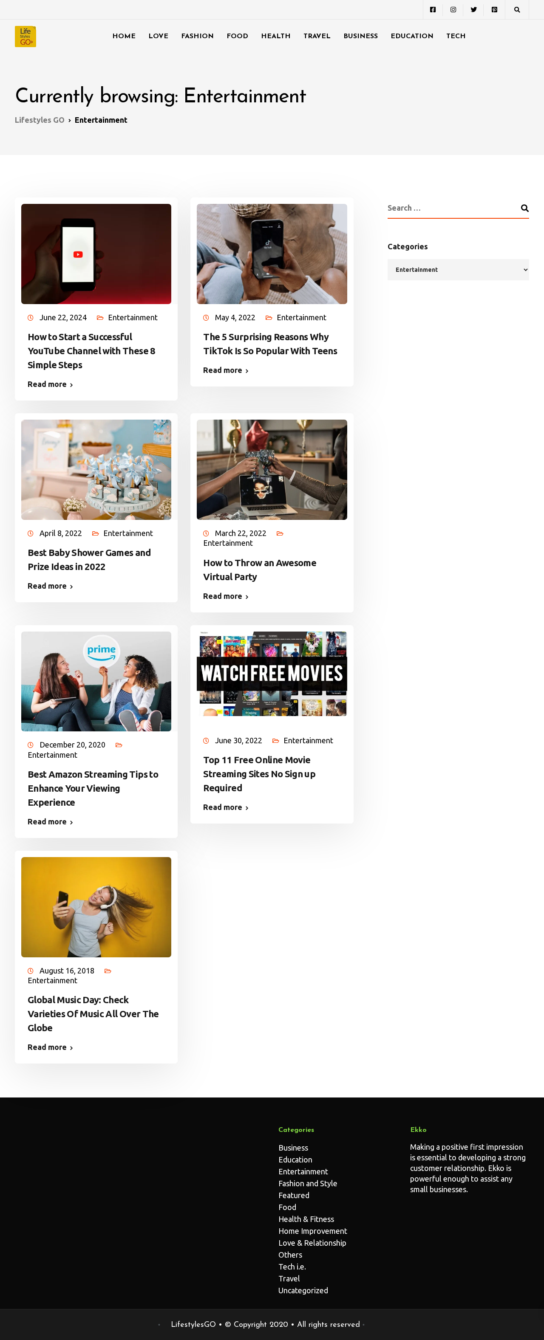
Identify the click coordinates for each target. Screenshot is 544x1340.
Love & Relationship (312, 1242)
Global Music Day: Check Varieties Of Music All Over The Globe (93, 1013)
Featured (293, 1195)
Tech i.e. (292, 1266)
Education (412, 36)
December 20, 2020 (73, 744)
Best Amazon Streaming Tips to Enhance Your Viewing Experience (93, 788)
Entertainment (133, 317)
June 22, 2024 (64, 317)
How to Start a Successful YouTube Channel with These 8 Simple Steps (92, 350)
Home (124, 36)
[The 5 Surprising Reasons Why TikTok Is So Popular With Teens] (271, 249)
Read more (47, 384)
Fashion (197, 36)
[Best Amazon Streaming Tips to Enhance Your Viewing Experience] (96, 677)
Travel (317, 36)
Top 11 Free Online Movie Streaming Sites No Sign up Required (259, 773)
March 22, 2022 (241, 533)
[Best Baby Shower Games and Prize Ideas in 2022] (96, 465)
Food (237, 36)
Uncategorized (303, 1290)
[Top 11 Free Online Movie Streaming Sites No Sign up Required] (271, 669)
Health (276, 36)
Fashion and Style (307, 1183)
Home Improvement (312, 1231)
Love (158, 36)
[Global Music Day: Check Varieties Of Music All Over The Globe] (96, 903)
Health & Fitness (306, 1219)
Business (360, 36)
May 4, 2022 (236, 317)
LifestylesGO (193, 1325)
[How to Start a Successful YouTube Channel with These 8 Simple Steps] (96, 249)
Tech (456, 36)
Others (290, 1254)
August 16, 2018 (68, 970)
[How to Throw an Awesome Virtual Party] (271, 465)
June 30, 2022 (239, 740)
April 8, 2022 (62, 533)
